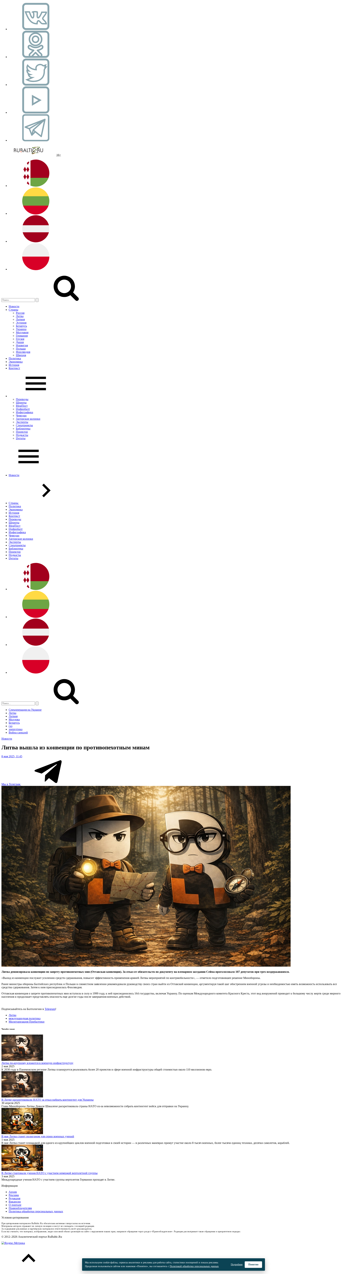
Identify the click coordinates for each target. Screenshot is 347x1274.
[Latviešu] (36, 241)
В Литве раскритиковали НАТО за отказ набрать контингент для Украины (47, 1099)
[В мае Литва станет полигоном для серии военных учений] (22, 1133)
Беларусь (21, 325)
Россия (20, 312)
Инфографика (24, 412)
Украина (21, 329)
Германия (22, 335)
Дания (20, 342)
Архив (13, 1191)
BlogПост (22, 405)
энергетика (15, 729)
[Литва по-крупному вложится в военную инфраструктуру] (22, 1059)
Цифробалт (23, 409)
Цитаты (20, 438)
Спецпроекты (24, 425)
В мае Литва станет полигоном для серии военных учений (37, 1136)
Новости (14, 306)
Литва (19, 316)
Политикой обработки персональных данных (194, 1266)
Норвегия (22, 345)
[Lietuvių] (36, 213)
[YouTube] (36, 112)
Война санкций (18, 732)
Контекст (14, 368)
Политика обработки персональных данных (36, 1211)
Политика (15, 358)
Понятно (253, 1264)
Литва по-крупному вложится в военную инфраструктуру (37, 1063)
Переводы (22, 399)
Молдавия (22, 332)
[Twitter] (36, 84)
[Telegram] (36, 140)
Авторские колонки (28, 418)
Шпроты (21, 402)
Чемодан (21, 415)
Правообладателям (20, 1208)
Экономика (16, 361)
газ (10, 726)
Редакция (14, 1198)
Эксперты (22, 422)
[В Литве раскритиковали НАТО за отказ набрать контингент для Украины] (22, 1096)
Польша (21, 348)
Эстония (21, 322)
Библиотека (23, 428)
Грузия (20, 338)
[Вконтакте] (36, 29)
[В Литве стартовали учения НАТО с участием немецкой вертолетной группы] (22, 1169)
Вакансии (15, 1201)
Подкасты (22, 435)
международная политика (24, 1018)
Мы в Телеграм (11, 784)
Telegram (50, 1009)
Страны (13, 309)
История (14, 364)
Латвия (20, 319)
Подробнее (237, 1264)
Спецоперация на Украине (25, 709)
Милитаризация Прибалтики (26, 1021)
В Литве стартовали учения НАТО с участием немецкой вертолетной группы (49, 1173)
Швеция (21, 355)
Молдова (14, 719)
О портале (15, 1204)
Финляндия (23, 351)
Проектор (22, 431)
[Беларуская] (36, 185)
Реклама (14, 1195)
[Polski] (36, 269)
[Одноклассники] (36, 56)
